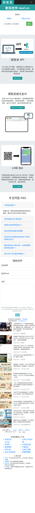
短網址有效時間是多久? (13, 225)
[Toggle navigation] (31, 2)
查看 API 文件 (17, 78)
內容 (3, 281)
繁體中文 (21, 430)
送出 (17, 315)
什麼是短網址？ (10, 205)
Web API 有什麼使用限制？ (14, 253)
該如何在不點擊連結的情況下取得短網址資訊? (17, 237)
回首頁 (8, 2)
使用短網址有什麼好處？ (13, 219)
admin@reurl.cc (22, 321)
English (15, 430)
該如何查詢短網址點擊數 (13, 231)
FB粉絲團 (24, 319)
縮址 (29, 23)
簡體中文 (27, 430)
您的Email (5, 273)
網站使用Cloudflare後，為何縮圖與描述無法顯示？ (17, 246)
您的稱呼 (4, 265)
